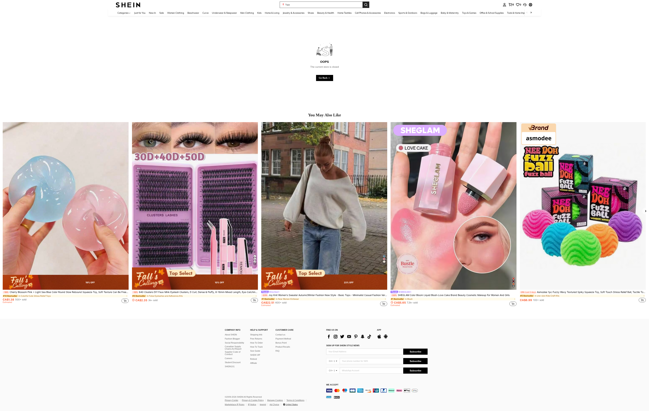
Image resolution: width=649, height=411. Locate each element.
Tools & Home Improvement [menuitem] (520, 13)
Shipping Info (256, 335)
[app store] (379, 338)
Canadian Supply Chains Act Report (233, 347)
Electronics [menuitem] (389, 13)
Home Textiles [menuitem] (345, 13)
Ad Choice (274, 404)
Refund (253, 359)
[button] (525, 5)
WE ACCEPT (332, 385)
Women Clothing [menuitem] (175, 13)
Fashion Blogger (232, 339)
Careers (228, 358)
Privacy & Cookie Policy (253, 400)
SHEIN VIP (255, 355)
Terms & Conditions (295, 400)
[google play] (385, 338)
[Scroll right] (531, 12)
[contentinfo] (377, 391)
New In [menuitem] (152, 13)
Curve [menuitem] (205, 13)
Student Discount (233, 362)
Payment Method (283, 339)
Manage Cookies (275, 400)
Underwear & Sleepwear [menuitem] (224, 13)
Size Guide (255, 351)
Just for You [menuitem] (140, 13)
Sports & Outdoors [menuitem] (407, 13)
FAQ (277, 351)
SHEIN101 (230, 366)
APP (379, 330)
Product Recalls (282, 347)
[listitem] (66, 214)
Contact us (280, 335)
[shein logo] (128, 4)
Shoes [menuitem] (311, 13)
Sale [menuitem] (161, 13)
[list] (350, 336)
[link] (511, 5)
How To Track (256, 347)
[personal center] (504, 5)
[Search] (366, 5)
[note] (66, 282)
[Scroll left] (527, 12)
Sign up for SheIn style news (342, 345)
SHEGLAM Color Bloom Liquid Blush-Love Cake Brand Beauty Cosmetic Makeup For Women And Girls (450, 295)
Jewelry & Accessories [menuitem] (293, 13)
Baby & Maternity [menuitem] (450, 13)
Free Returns (256, 339)
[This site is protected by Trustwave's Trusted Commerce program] (328, 397)
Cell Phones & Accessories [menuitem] (368, 13)
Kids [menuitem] (259, 13)
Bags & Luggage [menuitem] (428, 13)
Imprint (263, 404)
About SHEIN (231, 335)
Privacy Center (231, 400)
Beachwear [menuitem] (193, 13)
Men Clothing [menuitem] (247, 13)
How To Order (256, 343)
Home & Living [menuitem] (272, 13)
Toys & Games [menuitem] (469, 13)
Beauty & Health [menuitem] (325, 13)
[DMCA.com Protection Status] (337, 397)
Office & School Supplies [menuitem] (492, 13)
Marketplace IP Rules (234, 404)
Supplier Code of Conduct (232, 353)
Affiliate (253, 363)
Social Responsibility (234, 343)
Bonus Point (281, 343)
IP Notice (252, 404)
